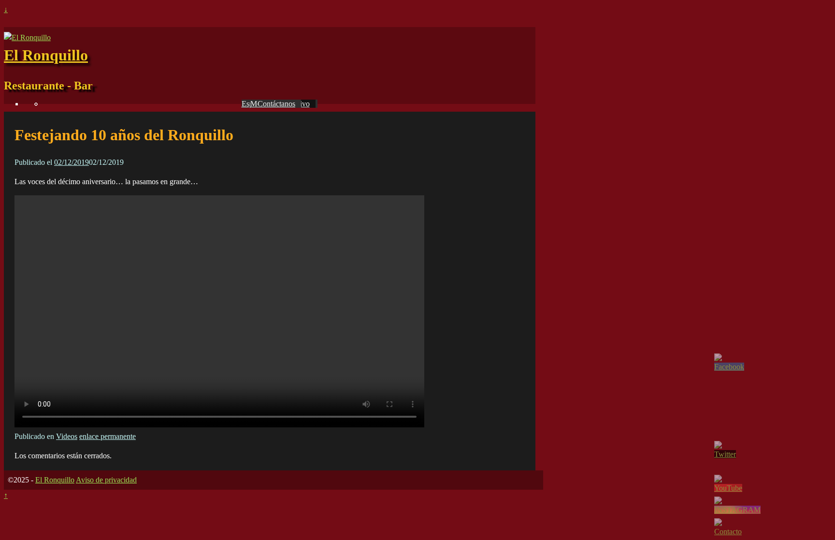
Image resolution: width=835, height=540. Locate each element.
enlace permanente (107, 436)
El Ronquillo (46, 55)
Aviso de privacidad (106, 480)
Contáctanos (276, 104)
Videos (66, 436)
